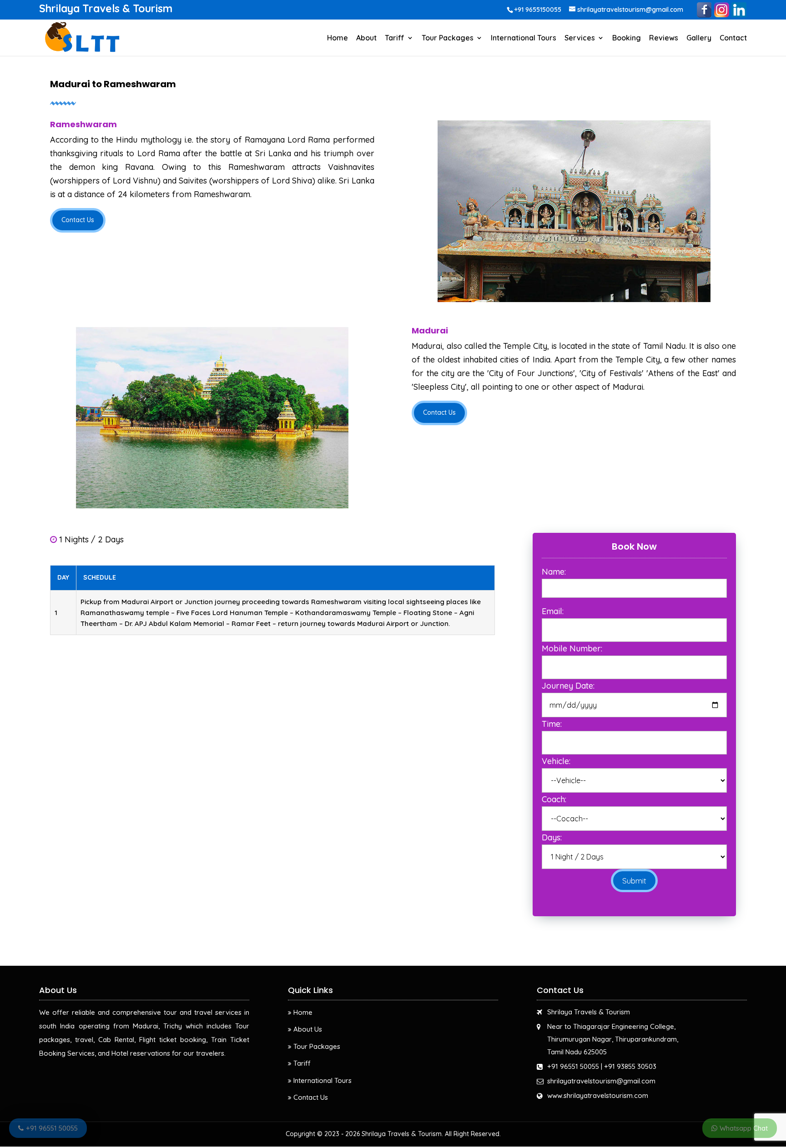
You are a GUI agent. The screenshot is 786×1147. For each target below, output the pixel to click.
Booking (626, 38)
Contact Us (77, 220)
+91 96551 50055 (573, 1066)
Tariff (394, 38)
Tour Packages (448, 38)
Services (579, 38)
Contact (733, 38)
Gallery (698, 38)
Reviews (663, 38)
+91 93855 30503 (630, 1066)
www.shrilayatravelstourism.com (597, 1095)
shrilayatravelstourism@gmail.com (601, 1081)
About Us (307, 1029)
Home (337, 38)
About (366, 38)
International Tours (523, 38)
